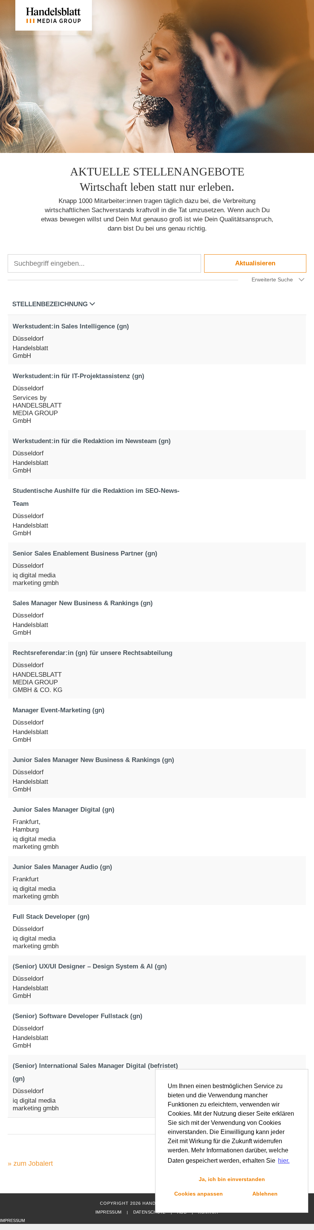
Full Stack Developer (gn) (51, 916)
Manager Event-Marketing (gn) (59, 710)
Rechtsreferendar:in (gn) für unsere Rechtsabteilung (92, 652)
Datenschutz (149, 1212)
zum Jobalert (33, 1163)
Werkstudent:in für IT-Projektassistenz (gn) (78, 376)
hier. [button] (283, 1160)
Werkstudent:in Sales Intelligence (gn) (71, 326)
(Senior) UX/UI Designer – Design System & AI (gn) (90, 966)
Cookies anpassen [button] (198, 1194)
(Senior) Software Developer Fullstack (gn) (77, 1016)
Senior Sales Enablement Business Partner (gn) (85, 553)
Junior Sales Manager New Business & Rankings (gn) (93, 760)
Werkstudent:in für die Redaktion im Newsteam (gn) (92, 441)
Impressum (108, 1212)
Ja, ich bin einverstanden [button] (232, 1179)
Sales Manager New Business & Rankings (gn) (83, 603)
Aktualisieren (255, 263)
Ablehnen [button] (265, 1194)
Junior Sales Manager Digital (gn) (63, 809)
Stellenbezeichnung (50, 304)
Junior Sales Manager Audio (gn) (62, 867)
